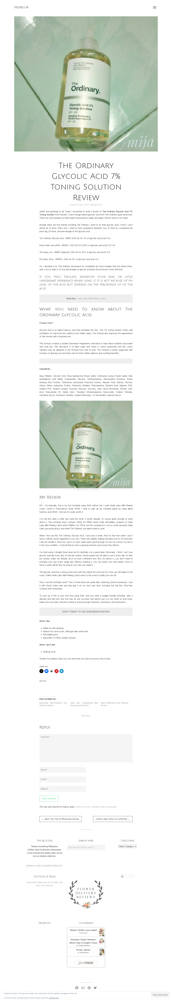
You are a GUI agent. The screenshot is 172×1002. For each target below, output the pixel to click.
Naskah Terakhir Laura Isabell (83, 930)
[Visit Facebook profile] (77, 987)
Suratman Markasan (84, 945)
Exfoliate (86, 716)
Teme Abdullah (84, 952)
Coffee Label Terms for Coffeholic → (113, 819)
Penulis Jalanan (83, 950)
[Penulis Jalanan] (101, 954)
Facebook (44, 923)
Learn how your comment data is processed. (96, 806)
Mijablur (21, 7)
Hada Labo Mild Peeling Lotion (91, 298)
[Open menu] (154, 7)
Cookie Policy (54, 998)
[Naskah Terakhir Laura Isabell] (101, 935)
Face (100, 205)
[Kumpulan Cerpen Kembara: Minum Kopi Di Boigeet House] (101, 944)
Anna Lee (84, 933)
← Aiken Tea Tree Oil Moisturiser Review (60, 819)
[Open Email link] (83, 987)
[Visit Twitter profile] (95, 987)
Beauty (94, 205)
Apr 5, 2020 (84, 205)
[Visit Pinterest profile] (89, 987)
